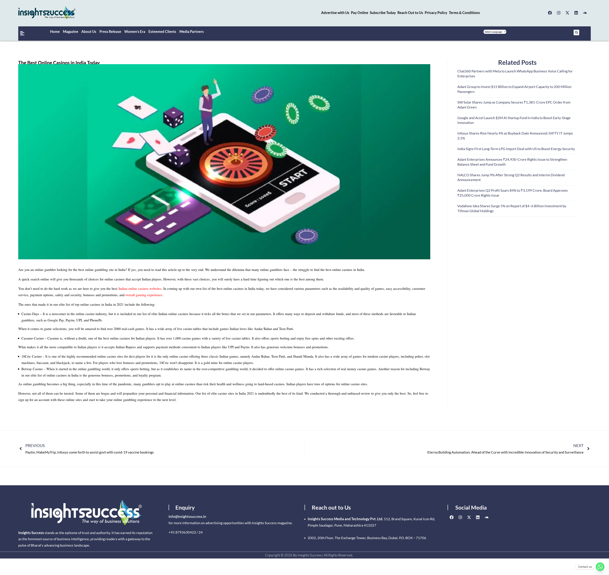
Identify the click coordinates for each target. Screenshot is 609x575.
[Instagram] (559, 13)
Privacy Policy (436, 12)
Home (55, 31)
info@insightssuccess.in (187, 516)
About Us (88, 31)
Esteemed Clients (162, 31)
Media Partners (191, 31)
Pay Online (359, 12)
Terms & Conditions (464, 12)
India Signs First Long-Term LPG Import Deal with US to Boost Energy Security (516, 149)
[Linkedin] (576, 13)
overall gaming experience (143, 295)
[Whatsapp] (600, 566)
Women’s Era (134, 31)
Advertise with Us (335, 12)
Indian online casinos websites (139, 288)
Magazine (70, 31)
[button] (576, 32)
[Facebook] (550, 13)
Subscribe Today (383, 12)
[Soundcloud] (585, 13)
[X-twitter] (567, 13)
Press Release (110, 31)
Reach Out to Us (410, 12)
